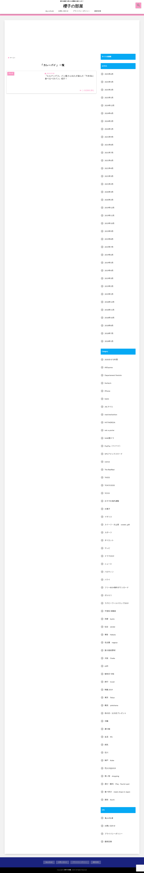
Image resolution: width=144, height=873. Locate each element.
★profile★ (49, 11)
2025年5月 (109, 82)
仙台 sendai (110, 627)
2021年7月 (109, 153)
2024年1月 (109, 129)
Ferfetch (108, 383)
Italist (107, 399)
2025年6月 (109, 74)
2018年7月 (109, 333)
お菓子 (107, 509)
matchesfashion (111, 415)
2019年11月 (109, 215)
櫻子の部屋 (73, 5)
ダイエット (109, 540)
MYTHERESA (110, 422)
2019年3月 (109, 278)
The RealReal (110, 470)
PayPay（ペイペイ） (113, 446)
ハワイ (107, 580)
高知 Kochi (110, 800)
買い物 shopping (112, 776)
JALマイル (109, 407)
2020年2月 (109, 200)
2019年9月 (109, 231)
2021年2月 (109, 184)
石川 (106, 753)
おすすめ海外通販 (112, 501)
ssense (107, 462)
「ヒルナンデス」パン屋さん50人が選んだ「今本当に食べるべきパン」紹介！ (69, 77)
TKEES (107, 477)
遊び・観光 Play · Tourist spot (117, 784)
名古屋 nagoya (111, 642)
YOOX (107, 493)
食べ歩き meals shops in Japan (117, 792)
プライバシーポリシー (81, 11)
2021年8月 (109, 145)
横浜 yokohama (111, 705)
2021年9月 (109, 137)
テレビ (107, 548)
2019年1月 (109, 294)
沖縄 (106, 721)
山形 (106, 666)
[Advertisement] (72, 36)
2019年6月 (109, 255)
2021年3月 (109, 176)
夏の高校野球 (110, 650)
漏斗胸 (107, 729)
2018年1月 (109, 341)
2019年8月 (109, 239)
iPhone (107, 391)
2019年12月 (109, 208)
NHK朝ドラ (109, 438)
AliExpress (109, 367)
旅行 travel (110, 682)
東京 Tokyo (110, 698)
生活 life (108, 737)
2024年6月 (109, 113)
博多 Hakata (110, 635)
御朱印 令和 (109, 674)
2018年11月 (109, 310)
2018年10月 (109, 318)
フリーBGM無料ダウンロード (117, 587)
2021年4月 (109, 168)
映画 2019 (109, 690)
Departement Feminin (113, 375)
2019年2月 (109, 286)
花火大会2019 (110, 768)
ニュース (108, 564)
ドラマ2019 (109, 556)
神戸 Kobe (109, 760)
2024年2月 (109, 121)
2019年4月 (109, 271)
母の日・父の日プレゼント (115, 713)
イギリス (108, 517)
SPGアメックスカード (113, 454)
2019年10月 (109, 223)
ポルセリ (108, 595)
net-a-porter (109, 430)
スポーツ (108, 532)
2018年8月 (109, 326)
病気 (106, 745)
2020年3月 (109, 192)
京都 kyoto (110, 619)
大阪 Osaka (110, 658)
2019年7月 (109, 247)
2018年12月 (109, 302)
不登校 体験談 (110, 611)
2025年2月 (109, 90)
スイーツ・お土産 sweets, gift (117, 525)
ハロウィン (109, 572)
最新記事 (97, 11)
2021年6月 (109, 160)
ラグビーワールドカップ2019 (116, 603)
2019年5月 (109, 263)
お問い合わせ (63, 11)
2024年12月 (109, 105)
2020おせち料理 (111, 360)
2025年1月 (109, 98)
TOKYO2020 (110, 485)
